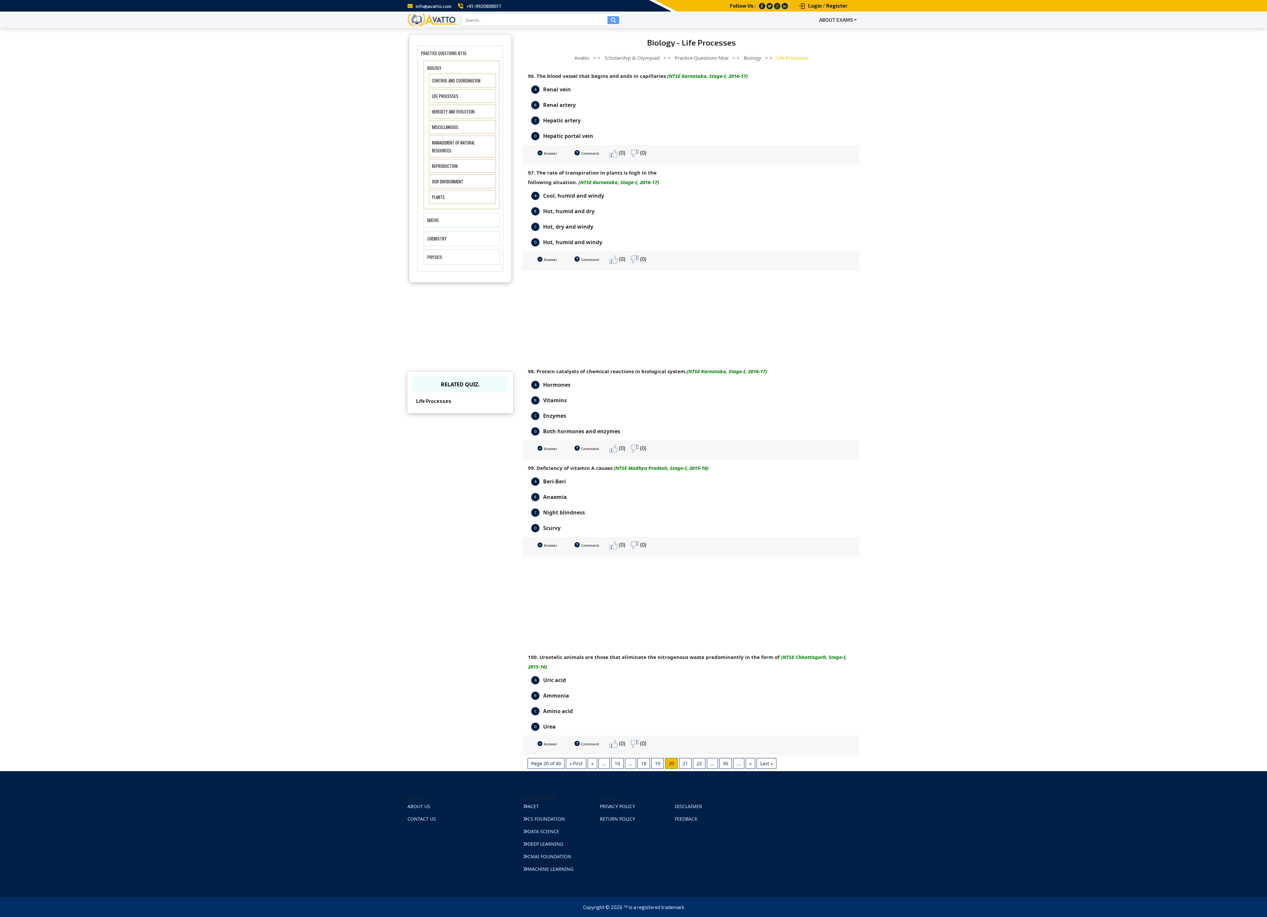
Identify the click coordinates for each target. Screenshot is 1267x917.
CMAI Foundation (549, 856)
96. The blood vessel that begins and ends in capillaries (638, 76)
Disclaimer (688, 806)
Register (837, 6)
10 (617, 763)
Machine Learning (550, 869)
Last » (766, 763)
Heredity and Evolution (453, 111)
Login (815, 6)
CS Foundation (546, 819)
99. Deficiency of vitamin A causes (618, 468)
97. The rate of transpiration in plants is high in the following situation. (593, 177)
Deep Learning (545, 844)
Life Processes (445, 96)
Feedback (686, 819)
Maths (433, 220)
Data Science (543, 831)
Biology (434, 68)
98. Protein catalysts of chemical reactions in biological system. (647, 371)
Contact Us (421, 819)
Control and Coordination (456, 80)
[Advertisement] (691, 317)
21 (685, 763)
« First (576, 763)
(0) (621, 152)
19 (657, 763)
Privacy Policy (617, 806)
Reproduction (445, 166)
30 (725, 763)
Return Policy (617, 819)
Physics (434, 257)
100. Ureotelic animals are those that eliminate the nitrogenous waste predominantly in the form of (687, 662)
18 (643, 763)
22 (699, 763)
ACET (533, 806)
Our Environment (447, 181)
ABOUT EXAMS (836, 20)
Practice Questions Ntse (444, 53)
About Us (418, 806)
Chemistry (437, 238)
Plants (438, 197)
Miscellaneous (445, 127)
